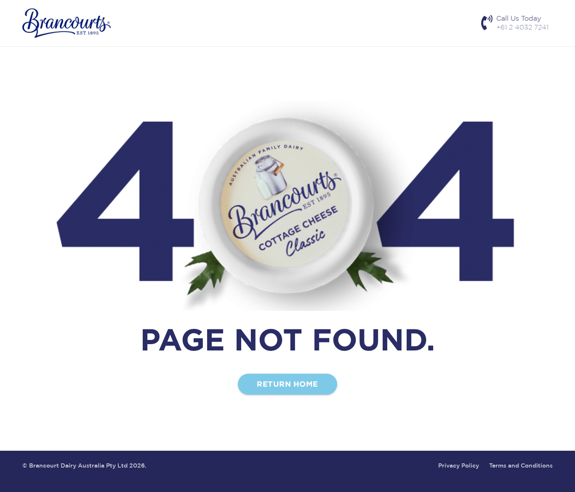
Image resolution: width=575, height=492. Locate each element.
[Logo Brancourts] (66, 23)
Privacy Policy (458, 465)
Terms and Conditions (521, 465)
